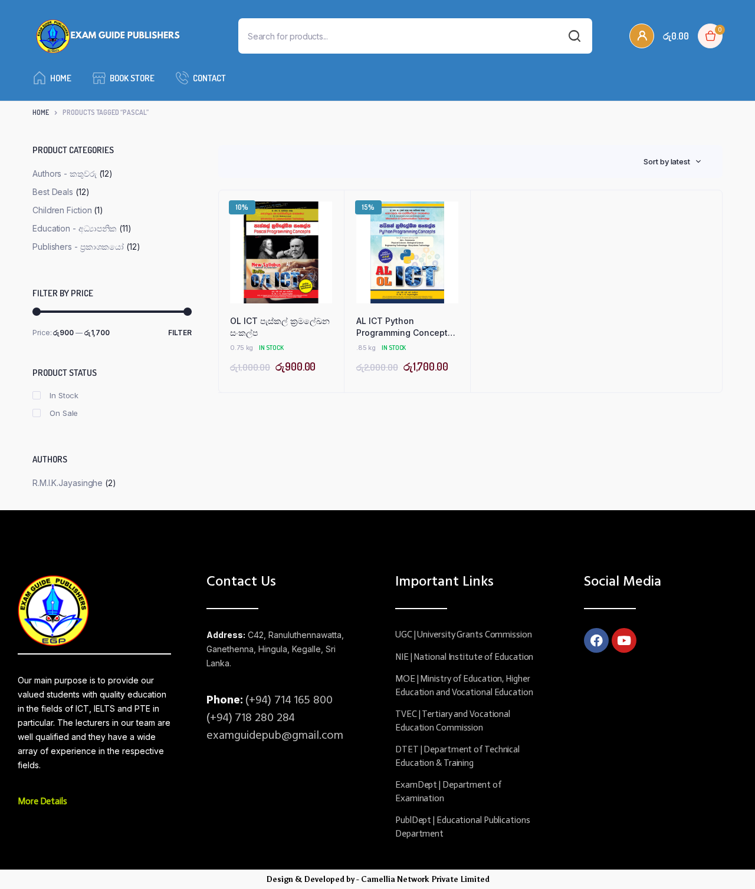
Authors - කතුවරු (64, 173)
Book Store (132, 78)
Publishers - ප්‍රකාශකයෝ (78, 247)
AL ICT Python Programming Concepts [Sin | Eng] (404, 327)
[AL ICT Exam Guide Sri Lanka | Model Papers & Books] (107, 36)
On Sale (64, 413)
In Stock (64, 395)
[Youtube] (624, 640)
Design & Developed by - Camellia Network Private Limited (378, 879)
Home (60, 78)
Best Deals (52, 192)
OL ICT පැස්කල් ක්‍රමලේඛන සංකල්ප (280, 327)
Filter (180, 332)
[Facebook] (596, 640)
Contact (209, 78)
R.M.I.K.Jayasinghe (67, 483)
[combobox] (672, 161)
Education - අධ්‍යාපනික (74, 228)
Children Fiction (61, 210)
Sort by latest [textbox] (667, 161)
